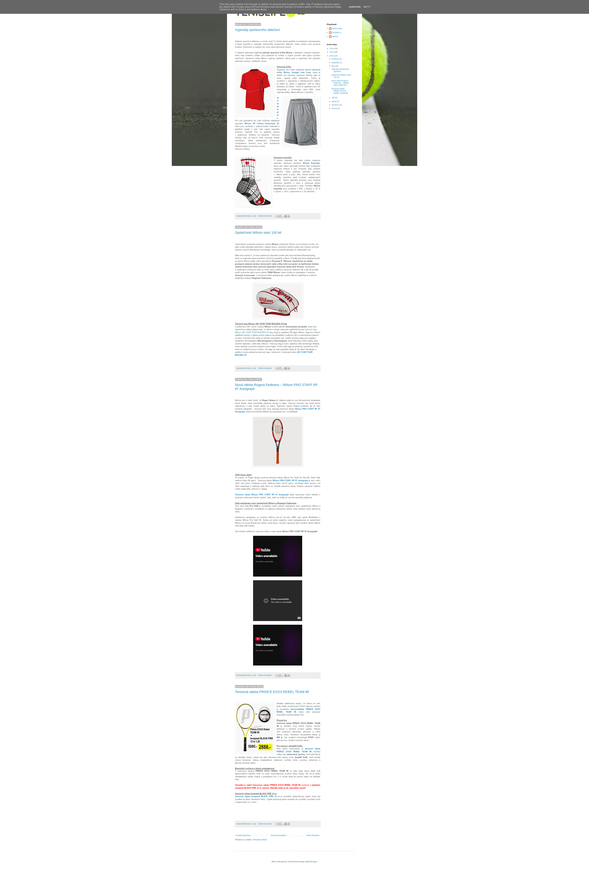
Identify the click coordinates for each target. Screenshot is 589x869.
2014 (331, 56)
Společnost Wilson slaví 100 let (258, 232)
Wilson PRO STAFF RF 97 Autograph (290, 480)
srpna (334, 101)
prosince (335, 59)
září (333, 98)
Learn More (355, 7)
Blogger (314, 862)
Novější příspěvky (243, 835)
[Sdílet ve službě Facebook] (285, 216)
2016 (331, 49)
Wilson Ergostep (311, 163)
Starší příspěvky (313, 835)
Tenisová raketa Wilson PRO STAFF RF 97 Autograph (262, 494)
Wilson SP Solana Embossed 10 (261, 123)
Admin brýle (337, 28)
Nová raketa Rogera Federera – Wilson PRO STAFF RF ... (340, 83)
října (334, 66)
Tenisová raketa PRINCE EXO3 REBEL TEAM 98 (272, 692)
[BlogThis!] (279, 216)
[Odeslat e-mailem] (277, 216)
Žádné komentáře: (265, 216)
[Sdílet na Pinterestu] (288, 216)
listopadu (336, 62)
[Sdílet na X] (282, 216)
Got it (367, 7)
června (335, 108)
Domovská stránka (278, 835)
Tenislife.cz (336, 32)
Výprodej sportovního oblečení (257, 30)
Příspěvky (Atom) (260, 840)
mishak (335, 36)
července (336, 105)
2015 (331, 52)
